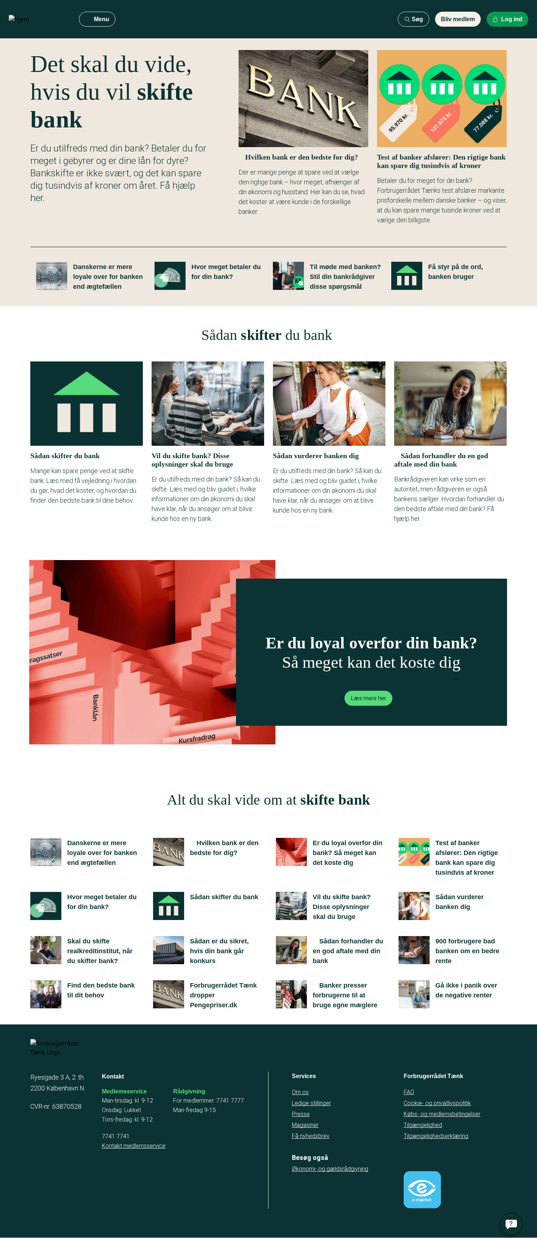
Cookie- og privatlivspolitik (437, 1103)
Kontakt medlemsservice (133, 1145)
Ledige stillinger (311, 1103)
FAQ (409, 1092)
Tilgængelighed (423, 1125)
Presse (301, 1114)
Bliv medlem (458, 19)
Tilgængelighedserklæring (436, 1135)
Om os (300, 1092)
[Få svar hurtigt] (511, 1224)
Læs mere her (368, 698)
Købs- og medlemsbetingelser (442, 1114)
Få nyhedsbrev (311, 1135)
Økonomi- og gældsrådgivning (330, 1168)
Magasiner (305, 1125)
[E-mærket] (422, 1189)
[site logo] (38, 19)
